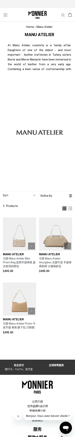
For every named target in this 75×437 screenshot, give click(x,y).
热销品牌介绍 (37, 410)
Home (30, 27)
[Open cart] (70, 15)
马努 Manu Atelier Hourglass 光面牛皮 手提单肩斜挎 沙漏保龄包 (55, 262)
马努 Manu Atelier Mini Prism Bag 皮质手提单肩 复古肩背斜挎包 (19, 262)
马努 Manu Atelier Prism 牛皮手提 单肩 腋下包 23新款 (19, 325)
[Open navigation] (5, 14)
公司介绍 (37, 401)
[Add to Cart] (31, 246)
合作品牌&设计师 (37, 406)
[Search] (63, 15)
